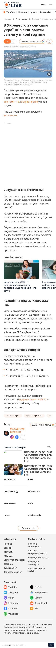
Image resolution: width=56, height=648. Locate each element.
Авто (30, 479)
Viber (11, 597)
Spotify (38, 597)
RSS (36, 608)
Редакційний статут (38, 557)
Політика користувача (34, 545)
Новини (22, 12)
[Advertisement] (28, 154)
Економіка (45, 12)
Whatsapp (13, 613)
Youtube (12, 587)
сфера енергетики (34, 415)
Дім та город (11, 491)
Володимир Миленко (17, 430)
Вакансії (8, 547)
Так (51, 645)
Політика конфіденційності (37, 552)
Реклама (8, 555)
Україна (10, 12)
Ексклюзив (10, 503)
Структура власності (14, 559)
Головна (7, 19)
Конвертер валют (13, 571)
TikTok (38, 587)
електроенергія (13, 415)
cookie (22, 645)
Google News (41, 592)
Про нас (8, 543)
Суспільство (21, 19)
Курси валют (10, 567)
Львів (7, 515)
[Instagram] (12, 437)
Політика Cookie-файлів (36, 570)
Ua (42, 4)
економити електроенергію (21, 101)
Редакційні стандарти (33, 563)
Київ (30, 503)
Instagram (13, 603)
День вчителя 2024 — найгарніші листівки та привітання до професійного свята (20, 286)
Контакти (8, 551)
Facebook (13, 608)
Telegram (13, 592)
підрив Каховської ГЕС (32, 399)
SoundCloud (41, 603)
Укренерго (10, 115)
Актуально (9, 479)
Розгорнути (28, 528)
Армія (33, 12)
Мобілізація (34, 515)
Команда (8, 563)
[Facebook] (17, 437)
